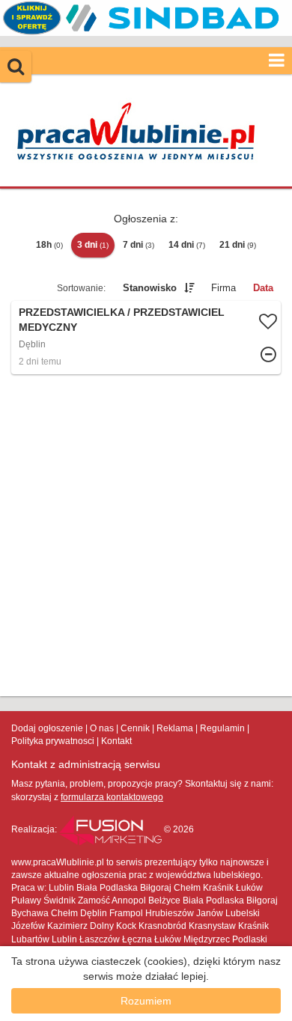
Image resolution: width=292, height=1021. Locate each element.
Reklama (174, 728)
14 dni (186, 245)
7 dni (138, 245)
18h (49, 245)
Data (263, 287)
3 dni (93, 245)
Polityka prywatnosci (52, 741)
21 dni (237, 245)
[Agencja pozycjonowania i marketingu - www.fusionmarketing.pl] (111, 829)
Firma (223, 287)
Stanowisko (150, 287)
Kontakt (116, 741)
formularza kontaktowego (112, 797)
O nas (102, 728)
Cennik (135, 728)
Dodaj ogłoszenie (47, 728)
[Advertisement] (146, 535)
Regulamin (222, 728)
